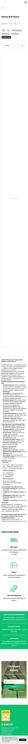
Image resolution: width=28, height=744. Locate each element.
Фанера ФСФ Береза (6, 37)
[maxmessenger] (12, 724)
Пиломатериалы (4, 23)
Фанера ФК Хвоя (6, 33)
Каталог (10, 23)
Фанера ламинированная (16, 30)
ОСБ (8, 30)
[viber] (7, 724)
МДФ (3, 30)
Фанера (15, 23)
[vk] (9, 724)
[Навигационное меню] (26, 2)
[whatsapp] (2, 724)
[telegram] (5, 724)
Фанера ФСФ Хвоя (15, 33)
